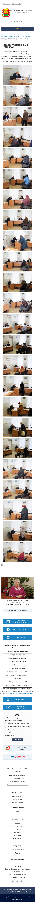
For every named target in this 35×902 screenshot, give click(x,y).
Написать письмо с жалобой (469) (19, 723)
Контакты (17, 866)
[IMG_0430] (17, 303)
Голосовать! (17, 739)
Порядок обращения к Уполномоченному (19, 693)
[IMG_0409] (17, 158)
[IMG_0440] (17, 407)
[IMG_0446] (17, 469)
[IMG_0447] (17, 489)
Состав (17, 811)
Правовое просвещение (17, 826)
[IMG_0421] (17, 220)
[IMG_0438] (17, 365)
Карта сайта (17, 4)
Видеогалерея (17, 835)
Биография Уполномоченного (17, 775)
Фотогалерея (26, 36)
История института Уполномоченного (17, 785)
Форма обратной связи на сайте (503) (18, 731)
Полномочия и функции (17, 778)
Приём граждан (17, 792)
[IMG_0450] (17, 510)
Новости (17, 823)
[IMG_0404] (17, 137)
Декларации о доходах (17, 859)
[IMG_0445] (17, 448)
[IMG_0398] (17, 96)
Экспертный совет (17, 808)
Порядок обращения (17, 796)
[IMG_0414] (17, 199)
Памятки (17, 856)
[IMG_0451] (17, 531)
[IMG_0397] (17, 75)
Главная (7, 4)
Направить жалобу (17, 802)
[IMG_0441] (17, 427)
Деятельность (14, 36)
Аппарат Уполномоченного (17, 781)
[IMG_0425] (17, 262)
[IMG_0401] (17, 116)
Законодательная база (17, 849)
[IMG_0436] (17, 344)
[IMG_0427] (17, 282)
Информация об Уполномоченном (17, 610)
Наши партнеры (17, 838)
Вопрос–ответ (17, 829)
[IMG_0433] (17, 324)
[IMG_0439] (17, 386)
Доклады (17, 853)
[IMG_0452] (17, 552)
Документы (17, 846)
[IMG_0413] (17, 179)
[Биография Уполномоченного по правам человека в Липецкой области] (17, 588)
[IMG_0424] (17, 241)
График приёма (17, 799)
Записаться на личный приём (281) (19, 726)
